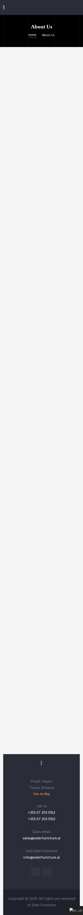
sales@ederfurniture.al (41, 838)
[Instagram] (47, 872)
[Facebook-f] (35, 872)
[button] (41, 794)
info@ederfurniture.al (41, 858)
